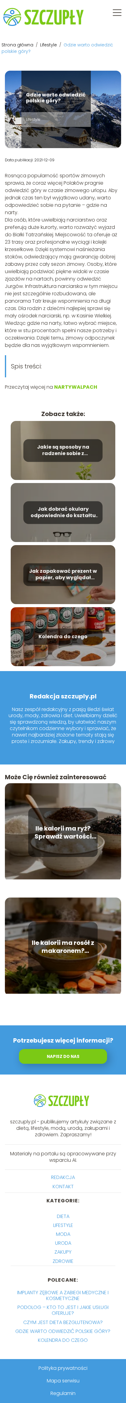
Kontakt (63, 1186)
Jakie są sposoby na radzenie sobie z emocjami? (63, 450)
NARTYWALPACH (75, 387)
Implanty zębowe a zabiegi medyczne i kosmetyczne (63, 1295)
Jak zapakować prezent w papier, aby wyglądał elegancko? (63, 574)
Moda (63, 1234)
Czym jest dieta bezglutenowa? (63, 1322)
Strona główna (18, 45)
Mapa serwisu (63, 1380)
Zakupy (63, 1252)
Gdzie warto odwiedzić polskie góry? (62, 1331)
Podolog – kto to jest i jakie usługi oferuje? (63, 1310)
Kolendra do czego (63, 637)
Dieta (63, 1216)
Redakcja (63, 1177)
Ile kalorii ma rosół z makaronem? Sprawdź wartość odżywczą (63, 947)
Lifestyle (49, 45)
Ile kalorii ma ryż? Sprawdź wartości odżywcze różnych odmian (63, 832)
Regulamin (63, 1393)
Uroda (63, 1243)
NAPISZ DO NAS (63, 1056)
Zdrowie (63, 1261)
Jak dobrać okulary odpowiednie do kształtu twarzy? (63, 512)
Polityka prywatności (63, 1368)
